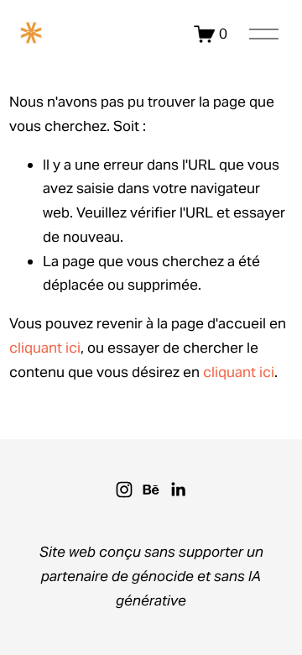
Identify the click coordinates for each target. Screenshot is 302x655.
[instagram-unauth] (124, 489)
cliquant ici (45, 347)
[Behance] (151, 489)
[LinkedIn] (177, 489)
